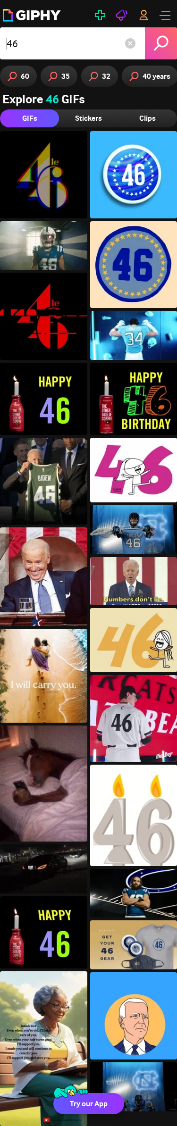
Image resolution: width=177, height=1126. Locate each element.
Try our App (89, 1103)
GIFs (29, 118)
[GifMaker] (100, 15)
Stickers (88, 118)
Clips (147, 118)
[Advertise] (122, 15)
